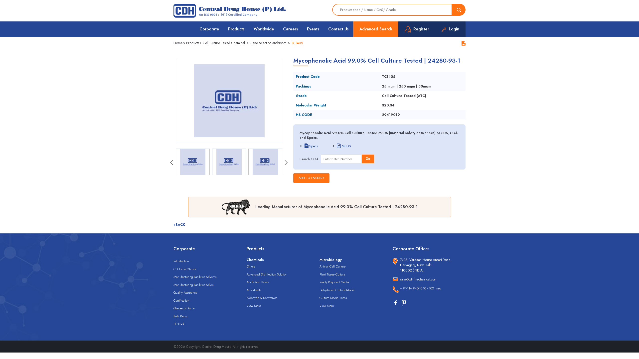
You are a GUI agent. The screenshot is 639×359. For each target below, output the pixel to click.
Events (313, 29)
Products (236, 29)
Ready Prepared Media (334, 282)
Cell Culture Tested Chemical (224, 42)
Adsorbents (254, 290)
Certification (181, 300)
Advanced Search (375, 29)
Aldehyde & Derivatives (262, 297)
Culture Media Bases (333, 297)
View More (254, 305)
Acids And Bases (258, 282)
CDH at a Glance (184, 269)
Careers (290, 29)
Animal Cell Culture (332, 266)
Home (177, 42)
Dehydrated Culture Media (337, 290)
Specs (313, 146)
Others (251, 266)
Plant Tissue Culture (332, 274)
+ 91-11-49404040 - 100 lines (420, 288)
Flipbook (178, 324)
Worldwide (264, 29)
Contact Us (338, 29)
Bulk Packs (180, 316)
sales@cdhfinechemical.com (418, 279)
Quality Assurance (185, 292)
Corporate (209, 29)
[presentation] (172, 163)
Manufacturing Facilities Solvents (194, 276)
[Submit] (459, 10)
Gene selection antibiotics (268, 42)
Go (368, 159)
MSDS (346, 146)
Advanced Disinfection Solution (267, 274)
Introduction (181, 261)
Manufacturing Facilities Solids (193, 284)
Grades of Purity (184, 308)
